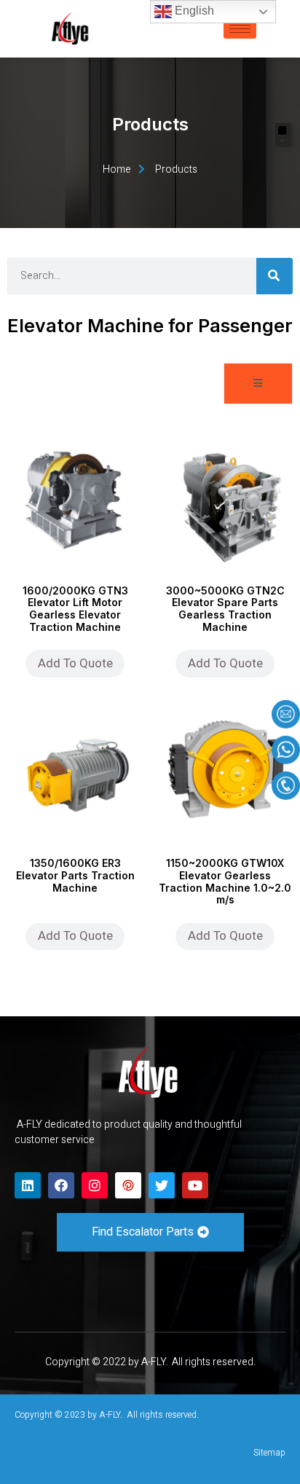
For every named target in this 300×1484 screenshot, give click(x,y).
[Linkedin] (28, 1185)
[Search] (274, 276)
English (193, 10)
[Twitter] (162, 1185)
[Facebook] (61, 1185)
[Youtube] (195, 1185)
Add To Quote (75, 663)
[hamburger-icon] (240, 29)
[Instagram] (95, 1185)
